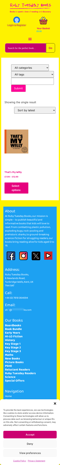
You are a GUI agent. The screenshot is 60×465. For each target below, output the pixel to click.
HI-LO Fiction (13, 336)
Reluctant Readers (17, 369)
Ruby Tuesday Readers (20, 373)
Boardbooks (13, 325)
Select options (16, 188)
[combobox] (25, 48)
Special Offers (14, 380)
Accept (30, 434)
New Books (12, 358)
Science (10, 377)
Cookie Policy (19, 460)
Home (8, 396)
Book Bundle (13, 329)
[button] (55, 403)
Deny (30, 443)
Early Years (12, 332)
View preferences (30, 453)
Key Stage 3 (13, 351)
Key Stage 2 (13, 347)
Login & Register (16, 25)
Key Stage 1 (12, 344)
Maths (9, 355)
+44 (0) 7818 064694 (16, 298)
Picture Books (14, 362)
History (10, 340)
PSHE (8, 366)
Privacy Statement (36, 460)
